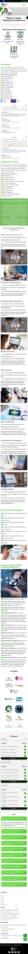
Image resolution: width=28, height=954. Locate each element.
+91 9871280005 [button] (5, 938)
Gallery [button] (2, 900)
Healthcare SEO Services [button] (6, 912)
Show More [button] (13, 758)
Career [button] (2, 902)
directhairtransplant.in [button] (6, 762)
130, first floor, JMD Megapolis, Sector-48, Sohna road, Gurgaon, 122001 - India (13, 935)
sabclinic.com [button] (4, 739)
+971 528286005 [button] (5, 931)
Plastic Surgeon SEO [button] (5, 919)
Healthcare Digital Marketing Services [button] (10, 910)
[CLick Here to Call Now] (25, 935)
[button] (5, 4)
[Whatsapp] (25, 939)
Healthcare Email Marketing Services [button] (9, 917)
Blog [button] (2, 898)
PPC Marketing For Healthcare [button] (8, 915)
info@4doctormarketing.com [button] (8, 929)
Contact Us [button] (3, 904)
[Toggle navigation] (24, 4)
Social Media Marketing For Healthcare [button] (10, 914)
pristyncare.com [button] (4, 785)
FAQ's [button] (2, 896)
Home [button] (2, 895)
